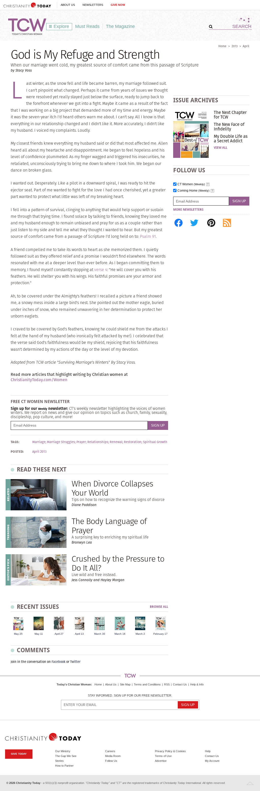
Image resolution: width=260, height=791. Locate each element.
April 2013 (39, 451)
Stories (59, 760)
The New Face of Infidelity (229, 126)
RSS (167, 684)
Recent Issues (38, 606)
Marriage (38, 442)
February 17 (160, 633)
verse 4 (100, 270)
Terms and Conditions (147, 684)
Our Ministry (62, 751)
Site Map (125, 684)
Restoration (132, 442)
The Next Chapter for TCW (230, 114)
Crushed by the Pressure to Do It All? (118, 563)
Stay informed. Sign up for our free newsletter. (130, 695)
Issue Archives (195, 100)
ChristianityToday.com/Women (39, 380)
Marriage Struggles (61, 442)
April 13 (79, 633)
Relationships (97, 442)
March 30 (99, 633)
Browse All (159, 607)
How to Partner (64, 765)
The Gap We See (65, 756)
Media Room (113, 756)
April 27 (59, 633)
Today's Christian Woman (74, 684)
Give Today (19, 753)
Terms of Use (163, 756)
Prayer (81, 442)
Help (207, 751)
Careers (110, 751)
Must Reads (87, 26)
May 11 (39, 633)
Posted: (17, 451)
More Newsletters (188, 209)
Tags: (15, 442)
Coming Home (193, 190)
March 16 (120, 633)
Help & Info (197, 684)
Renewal (116, 442)
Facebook (59, 661)
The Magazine (120, 26)
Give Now (118, 4)
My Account (212, 760)
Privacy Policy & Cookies (170, 751)
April (246, 46)
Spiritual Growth (155, 442)
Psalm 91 (148, 236)
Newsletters (93, 4)
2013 (235, 46)
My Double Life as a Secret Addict (231, 138)
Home (222, 46)
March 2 (140, 633)
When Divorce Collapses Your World (112, 488)
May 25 (18, 633)
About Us (68, 4)
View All (220, 147)
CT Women (191, 184)
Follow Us (111, 760)
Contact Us (180, 684)
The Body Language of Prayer (109, 525)
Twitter (75, 661)
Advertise (161, 760)
